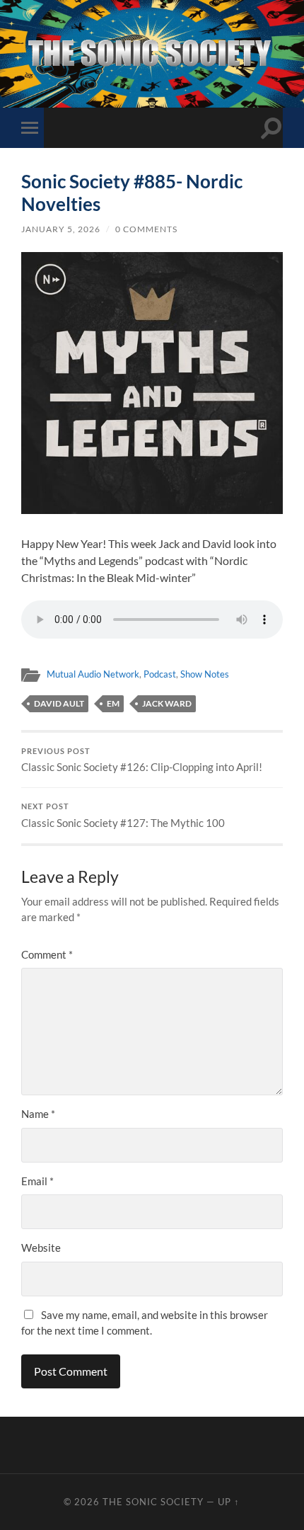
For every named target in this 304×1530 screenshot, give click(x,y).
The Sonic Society (154, 1501)
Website (41, 1247)
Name (38, 1113)
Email (37, 1181)
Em (113, 703)
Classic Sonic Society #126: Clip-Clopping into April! (141, 760)
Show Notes (204, 674)
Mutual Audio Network (93, 674)
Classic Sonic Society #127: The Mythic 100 (123, 815)
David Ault (59, 703)
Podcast (160, 674)
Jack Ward (167, 703)
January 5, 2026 (60, 229)
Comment (47, 954)
